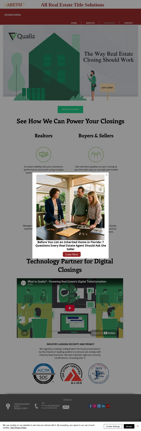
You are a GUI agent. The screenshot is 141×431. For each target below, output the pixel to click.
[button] (107, 175)
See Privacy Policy (18, 427)
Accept (129, 426)
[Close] (137, 426)
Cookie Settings (113, 426)
